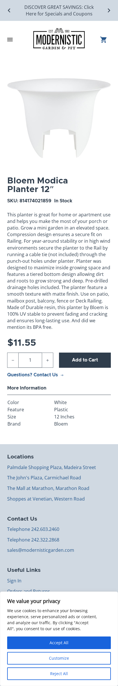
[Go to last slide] (9, 10)
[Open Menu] (10, 39)
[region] (59, 639)
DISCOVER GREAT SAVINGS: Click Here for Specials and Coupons (59, 10)
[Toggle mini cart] (105, 40)
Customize (59, 658)
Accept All (59, 642)
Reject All (59, 673)
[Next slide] (109, 10)
